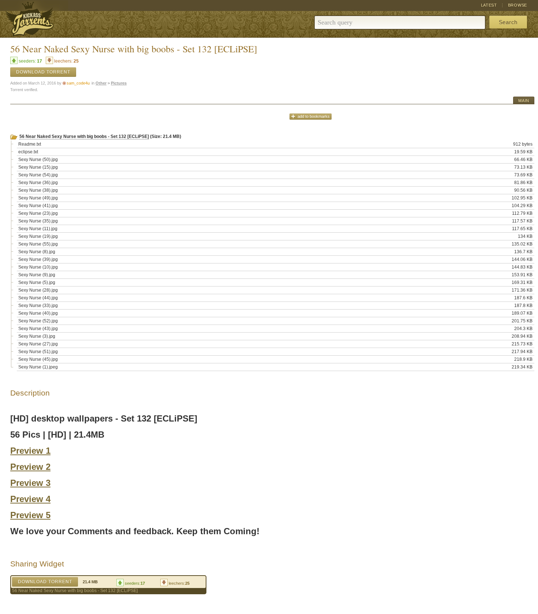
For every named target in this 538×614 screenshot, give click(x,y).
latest (489, 5)
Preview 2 (30, 467)
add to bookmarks (314, 116)
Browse (517, 5)
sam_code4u (78, 83)
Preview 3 (30, 483)
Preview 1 (30, 451)
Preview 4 (30, 499)
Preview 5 (30, 515)
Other (101, 83)
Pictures (119, 83)
